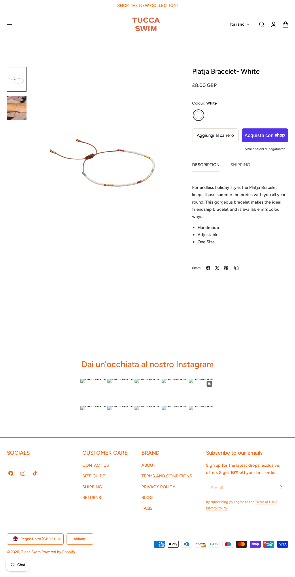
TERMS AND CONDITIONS (166, 476)
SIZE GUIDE (93, 476)
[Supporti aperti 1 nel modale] (165, 77)
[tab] (17, 79)
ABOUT (148, 465)
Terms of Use (265, 502)
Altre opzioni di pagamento (265, 149)
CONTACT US (95, 465)
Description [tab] (206, 164)
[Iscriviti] (281, 487)
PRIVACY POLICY (158, 486)
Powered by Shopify (58, 552)
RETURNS (91, 497)
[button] (9, 24)
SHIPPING (92, 486)
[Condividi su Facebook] (208, 268)
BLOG (147, 497)
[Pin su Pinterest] (226, 268)
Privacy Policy (216, 508)
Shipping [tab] (240, 164)
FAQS (146, 508)
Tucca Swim (31, 552)
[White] (198, 115)
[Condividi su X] (217, 268)
